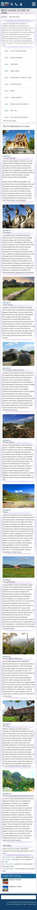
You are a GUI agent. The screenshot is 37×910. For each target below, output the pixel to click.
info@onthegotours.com (19, 898)
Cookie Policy (31, 904)
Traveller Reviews (8, 869)
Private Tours (15, 887)
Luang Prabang (14, 58)
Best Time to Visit (8, 857)
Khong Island (13, 84)
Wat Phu (11, 111)
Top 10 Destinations (15, 51)
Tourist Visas (7, 859)
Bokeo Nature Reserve (17, 104)
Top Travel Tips (8, 864)
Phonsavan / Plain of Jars (18, 77)
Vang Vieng (12, 71)
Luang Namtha (13, 97)
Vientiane (11, 64)
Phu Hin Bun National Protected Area (15, 119)
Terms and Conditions (14, 904)
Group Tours (15, 880)
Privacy (24, 904)
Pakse (10, 91)
